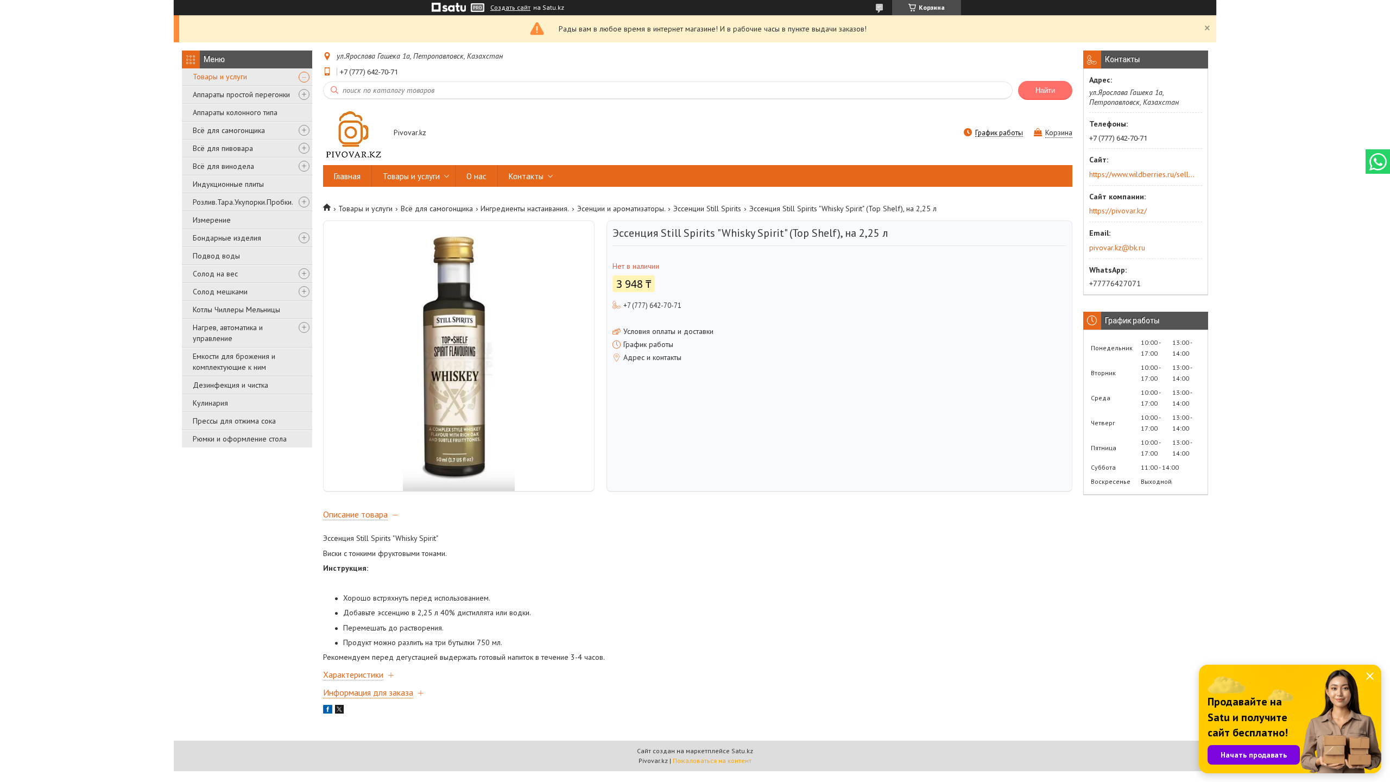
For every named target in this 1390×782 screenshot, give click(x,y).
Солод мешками (220, 292)
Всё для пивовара (223, 148)
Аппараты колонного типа (235, 112)
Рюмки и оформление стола (240, 439)
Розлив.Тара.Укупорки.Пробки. (243, 202)
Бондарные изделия (227, 238)
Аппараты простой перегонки (241, 94)
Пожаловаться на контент (712, 760)
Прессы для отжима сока (234, 421)
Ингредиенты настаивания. (525, 208)
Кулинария (210, 403)
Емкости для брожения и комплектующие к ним (234, 361)
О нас (476, 176)
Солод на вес (215, 274)
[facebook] (327, 711)
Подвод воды (216, 256)
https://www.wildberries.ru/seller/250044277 (1142, 174)
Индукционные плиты (228, 184)
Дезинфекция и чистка (230, 385)
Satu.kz (742, 751)
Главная (347, 176)
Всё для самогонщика (229, 130)
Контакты (526, 176)
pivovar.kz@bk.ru (1117, 248)
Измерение (212, 220)
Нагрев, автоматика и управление (228, 333)
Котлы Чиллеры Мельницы (236, 309)
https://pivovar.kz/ (1118, 211)
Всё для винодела (223, 166)
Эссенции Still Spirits (707, 208)
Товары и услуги (220, 76)
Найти (1045, 90)
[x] (339, 711)
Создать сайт (510, 7)
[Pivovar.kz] (353, 133)
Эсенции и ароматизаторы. (621, 208)
